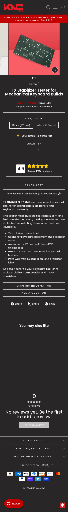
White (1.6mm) (46, 125)
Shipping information (34, 285)
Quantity (34, 143)
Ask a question (34, 292)
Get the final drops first (33, 456)
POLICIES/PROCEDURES (33, 448)
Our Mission (33, 440)
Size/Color (34, 118)
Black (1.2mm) (21, 125)
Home (33, 84)
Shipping (20, 106)
